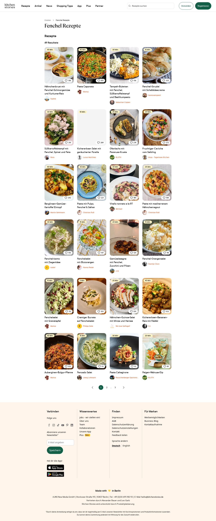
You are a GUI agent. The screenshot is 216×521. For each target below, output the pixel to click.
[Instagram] (54, 425)
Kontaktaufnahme (153, 424)
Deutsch (116, 445)
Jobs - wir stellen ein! (89, 417)
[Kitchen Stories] (10, 6)
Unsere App (85, 431)
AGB (114, 421)
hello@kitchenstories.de (152, 496)
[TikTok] (58, 425)
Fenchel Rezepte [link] (63, 20)
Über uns (84, 421)
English (126, 445)
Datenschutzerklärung (123, 424)
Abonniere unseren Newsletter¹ (56, 433)
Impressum (117, 417)
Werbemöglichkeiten (154, 417)
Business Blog (151, 421)
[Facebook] (49, 425)
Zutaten (48, 20)
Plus (84, 435)
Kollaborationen (87, 428)
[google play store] (60, 475)
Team (82, 424)
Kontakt (115, 431)
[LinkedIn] (72, 425)
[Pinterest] (67, 425)
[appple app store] (60, 468)
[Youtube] (63, 425)
